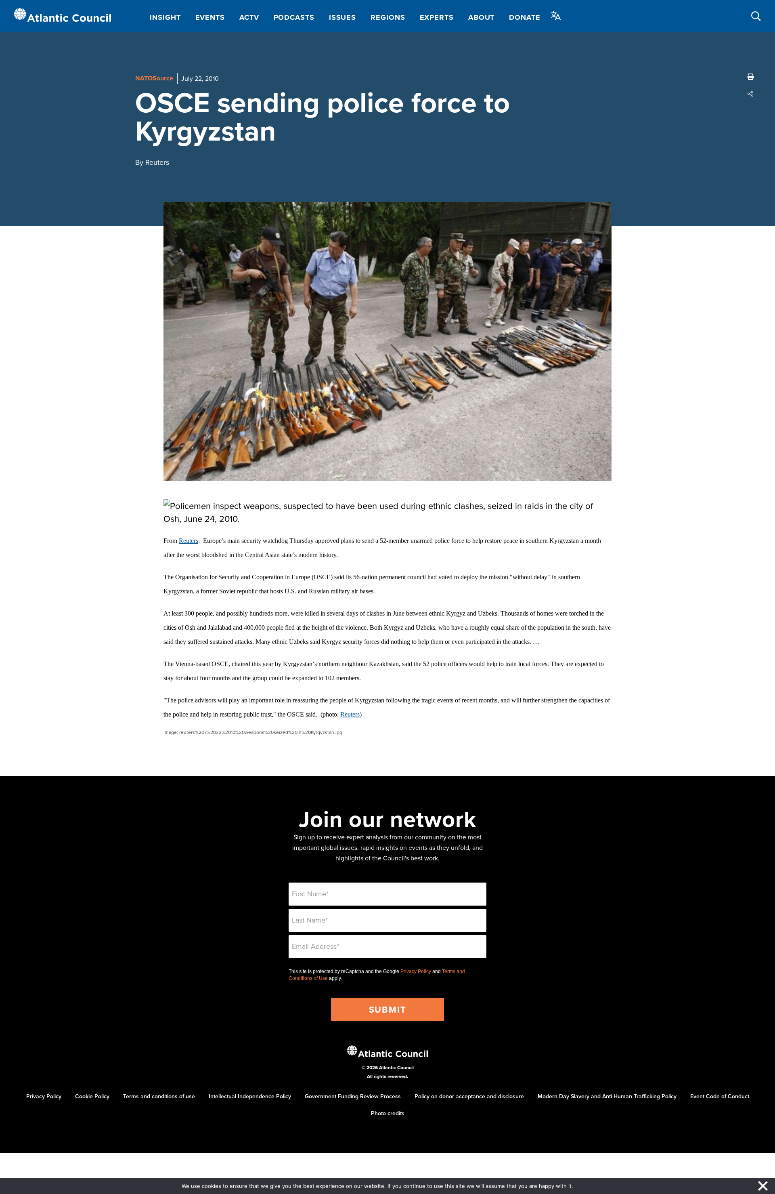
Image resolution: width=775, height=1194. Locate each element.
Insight (165, 17)
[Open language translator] (556, 15)
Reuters (188, 540)
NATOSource (154, 78)
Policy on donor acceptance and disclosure (469, 1096)
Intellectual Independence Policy (250, 1096)
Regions (388, 17)
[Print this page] (751, 77)
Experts (437, 17)
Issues (342, 17)
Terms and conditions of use (159, 1096)
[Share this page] (751, 94)
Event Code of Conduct (719, 1096)
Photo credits (387, 1113)
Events (210, 17)
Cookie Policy (92, 1096)
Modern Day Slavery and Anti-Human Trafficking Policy (607, 1096)
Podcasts (294, 17)
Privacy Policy (415, 971)
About (481, 17)
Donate (524, 17)
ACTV (249, 17)
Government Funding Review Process (353, 1096)
